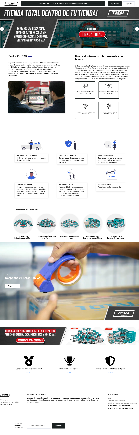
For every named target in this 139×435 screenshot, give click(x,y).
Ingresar (128, 4)
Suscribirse (58, 425)
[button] (2, 29)
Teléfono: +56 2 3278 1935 (116, 400)
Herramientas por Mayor (7, 402)
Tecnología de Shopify (6, 404)
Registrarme (115, 4)
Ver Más (28, 373)
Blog (109, 398)
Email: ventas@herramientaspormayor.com (122, 403)
